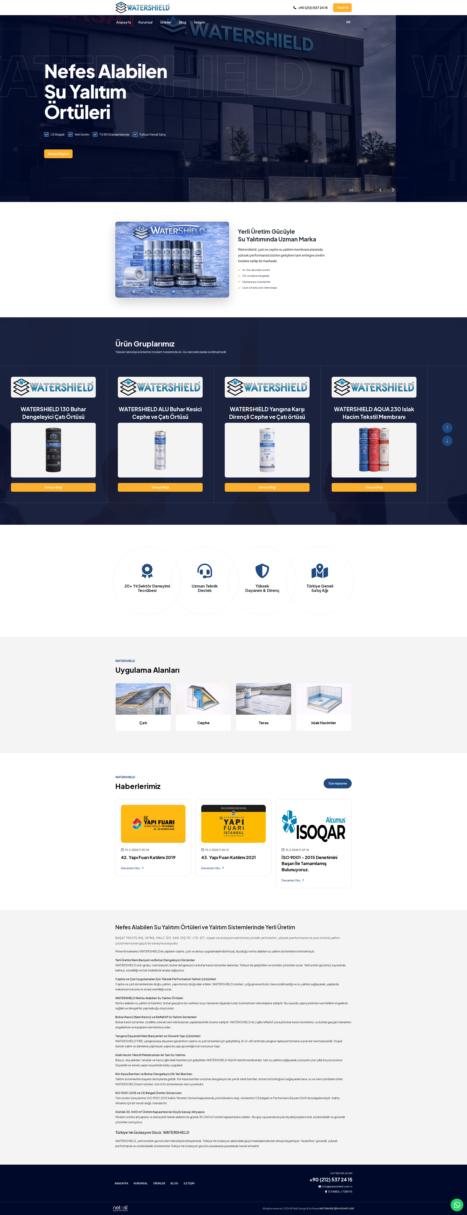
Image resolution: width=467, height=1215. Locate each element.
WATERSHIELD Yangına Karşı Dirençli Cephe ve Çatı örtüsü (53, 413)
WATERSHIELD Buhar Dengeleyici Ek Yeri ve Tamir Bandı (267, 413)
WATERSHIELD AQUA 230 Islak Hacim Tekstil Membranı (160, 413)
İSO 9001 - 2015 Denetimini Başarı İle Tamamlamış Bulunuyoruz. (309, 863)
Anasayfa (123, 22)
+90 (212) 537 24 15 (313, 7)
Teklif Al (342, 7)
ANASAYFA (121, 1183)
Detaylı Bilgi (53, 487)
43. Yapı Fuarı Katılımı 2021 (228, 857)
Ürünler (165, 22)
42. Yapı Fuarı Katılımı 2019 (148, 857)
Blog (182, 22)
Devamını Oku (130, 868)
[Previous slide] (380, 190)
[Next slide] (393, 190)
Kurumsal (145, 22)
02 (351, 190)
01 (343, 190)
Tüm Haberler (337, 783)
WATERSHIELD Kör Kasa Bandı (371, 412)
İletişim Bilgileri (129, 154)
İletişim (199, 22)
